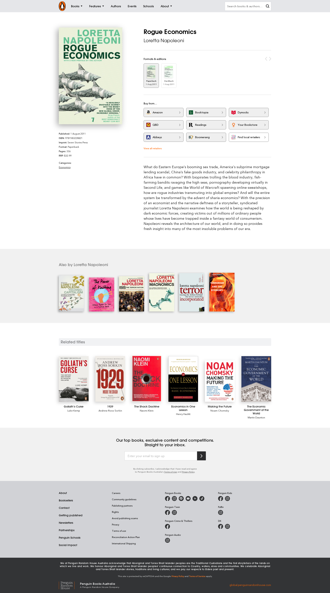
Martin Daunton (256, 417)
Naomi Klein (147, 410)
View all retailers (153, 148)
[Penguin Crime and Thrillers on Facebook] (167, 526)
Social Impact (68, 545)
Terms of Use (170, 471)
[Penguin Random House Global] (69, 585)
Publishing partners (122, 505)
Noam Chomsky (219, 410)
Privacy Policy (188, 471)
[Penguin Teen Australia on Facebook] (167, 512)
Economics (64, 167)
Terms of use (119, 530)
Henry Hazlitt (183, 414)
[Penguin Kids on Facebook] (220, 498)
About (63, 493)
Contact (64, 508)
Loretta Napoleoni (164, 40)
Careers (116, 493)
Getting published (70, 515)
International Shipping (124, 543)
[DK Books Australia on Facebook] (220, 526)
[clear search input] (267, 6)
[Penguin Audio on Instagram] (167, 540)
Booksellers (66, 500)
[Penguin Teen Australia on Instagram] (174, 512)
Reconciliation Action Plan (126, 537)
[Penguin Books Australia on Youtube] (188, 498)
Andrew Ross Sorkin (110, 410)
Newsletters (66, 522)
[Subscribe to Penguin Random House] (201, 455)
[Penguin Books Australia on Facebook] (167, 498)
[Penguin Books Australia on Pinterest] (181, 498)
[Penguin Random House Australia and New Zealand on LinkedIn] (194, 498)
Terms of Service (197, 576)
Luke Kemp (73, 410)
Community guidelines (124, 499)
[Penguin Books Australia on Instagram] (174, 498)
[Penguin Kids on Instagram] (227, 498)
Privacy (115, 524)
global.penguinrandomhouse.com (250, 585)
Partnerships (66, 530)
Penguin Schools (69, 537)
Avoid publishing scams (125, 518)
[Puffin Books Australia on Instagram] (220, 512)
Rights (115, 512)
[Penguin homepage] (62, 6)
